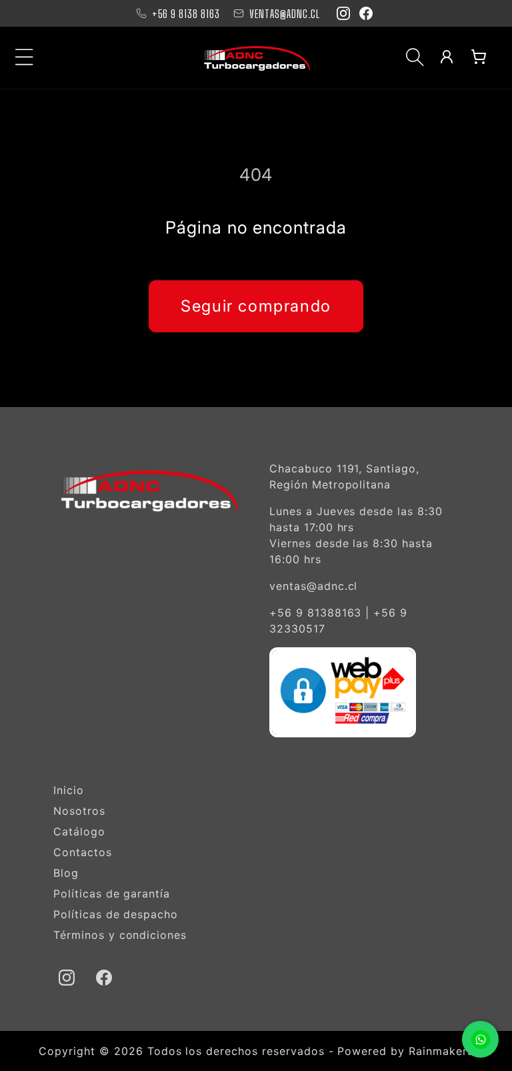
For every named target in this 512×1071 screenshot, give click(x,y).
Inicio (68, 790)
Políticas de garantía (111, 893)
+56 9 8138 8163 (186, 13)
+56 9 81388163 (315, 612)
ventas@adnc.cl (313, 586)
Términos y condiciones (120, 935)
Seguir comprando (256, 306)
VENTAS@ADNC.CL (284, 13)
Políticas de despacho (115, 914)
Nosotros (79, 810)
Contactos (82, 852)
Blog (66, 872)
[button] (24, 56)
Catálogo (79, 831)
